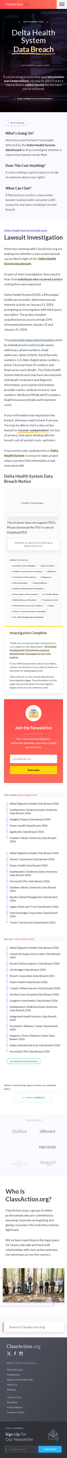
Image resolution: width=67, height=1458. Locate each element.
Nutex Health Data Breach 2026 (29, 825)
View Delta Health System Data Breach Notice (33, 544)
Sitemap (11, 1389)
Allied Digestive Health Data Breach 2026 (34, 803)
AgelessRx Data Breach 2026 (27, 831)
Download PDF (17, 532)
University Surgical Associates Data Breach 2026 (35, 955)
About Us (12, 1384)
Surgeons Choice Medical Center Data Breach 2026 (32, 1037)
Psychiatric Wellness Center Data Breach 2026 (34, 1027)
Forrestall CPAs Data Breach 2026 (30, 881)
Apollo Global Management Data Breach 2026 (34, 898)
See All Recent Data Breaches (24, 1061)
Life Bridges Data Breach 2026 (28, 969)
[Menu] (62, 4)
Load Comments (35, 1098)
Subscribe (34, 770)
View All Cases (15, 1369)
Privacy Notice (14, 1407)
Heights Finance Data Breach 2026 (30, 819)
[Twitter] (9, 1354)
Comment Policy (15, 1412)
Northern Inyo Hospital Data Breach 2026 (34, 994)
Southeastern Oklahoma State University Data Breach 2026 (33, 811)
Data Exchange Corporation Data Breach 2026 (34, 914)
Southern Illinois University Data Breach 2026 (33, 839)
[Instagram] (21, 1354)
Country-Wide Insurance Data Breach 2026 (35, 988)
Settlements (13, 1374)
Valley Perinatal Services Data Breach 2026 (35, 1045)
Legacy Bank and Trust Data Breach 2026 (34, 906)
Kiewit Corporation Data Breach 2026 (32, 859)
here (28, 680)
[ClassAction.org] (28, 4)
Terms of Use (14, 1397)
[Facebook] (15, 1354)
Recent (19, 939)
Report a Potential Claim (20, 1379)
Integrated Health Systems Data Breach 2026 (33, 1018)
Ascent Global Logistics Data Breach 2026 (35, 963)
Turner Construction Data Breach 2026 (32, 922)
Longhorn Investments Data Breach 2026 (34, 1000)
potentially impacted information (32, 340)
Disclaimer (12, 1402)
